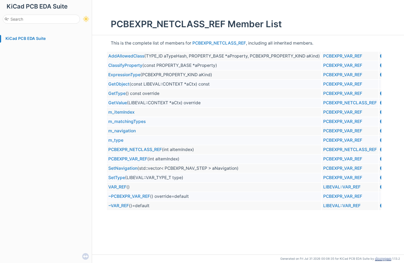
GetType (117, 93)
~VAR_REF (118, 205)
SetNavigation (122, 168)
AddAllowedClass (126, 56)
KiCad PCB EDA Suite (25, 38)
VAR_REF (117, 187)
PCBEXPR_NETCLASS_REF (219, 43)
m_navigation (122, 130)
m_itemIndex (121, 112)
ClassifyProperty (125, 65)
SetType (116, 177)
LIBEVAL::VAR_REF (342, 187)
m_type (115, 140)
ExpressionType (124, 74)
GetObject (118, 84)
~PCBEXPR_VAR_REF (129, 196)
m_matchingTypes (127, 121)
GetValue (117, 102)
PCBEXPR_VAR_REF (342, 56)
